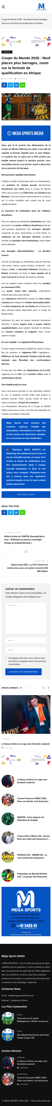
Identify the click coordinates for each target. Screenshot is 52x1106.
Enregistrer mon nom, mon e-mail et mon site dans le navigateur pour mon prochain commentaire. (27, 661)
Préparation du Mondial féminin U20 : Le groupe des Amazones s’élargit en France (32, 877)
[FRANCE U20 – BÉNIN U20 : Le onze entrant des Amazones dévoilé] (8, 856)
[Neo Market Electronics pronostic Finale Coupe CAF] (8, 1034)
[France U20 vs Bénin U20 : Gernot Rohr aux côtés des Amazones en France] (8, 837)
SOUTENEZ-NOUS (26, 494)
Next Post (40, 561)
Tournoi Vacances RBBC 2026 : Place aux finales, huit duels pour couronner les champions (33, 801)
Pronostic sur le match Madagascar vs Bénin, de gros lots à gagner (33, 1021)
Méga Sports (13, 423)
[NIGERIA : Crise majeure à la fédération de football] (8, 818)
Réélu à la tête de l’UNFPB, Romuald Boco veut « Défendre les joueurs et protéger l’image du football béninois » (24, 539)
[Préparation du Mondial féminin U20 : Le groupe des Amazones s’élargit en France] (8, 875)
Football (6, 739)
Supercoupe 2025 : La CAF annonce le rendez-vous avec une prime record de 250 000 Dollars (27, 568)
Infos (19, 1015)
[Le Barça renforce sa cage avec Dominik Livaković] (8, 781)
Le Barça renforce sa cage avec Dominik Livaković (26, 744)
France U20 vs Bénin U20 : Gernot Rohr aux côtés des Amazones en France (33, 839)
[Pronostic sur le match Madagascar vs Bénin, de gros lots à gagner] (8, 1018)
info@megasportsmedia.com (21, 995)
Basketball (22, 1074)
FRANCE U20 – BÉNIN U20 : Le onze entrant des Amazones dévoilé (32, 858)
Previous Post (14, 533)
